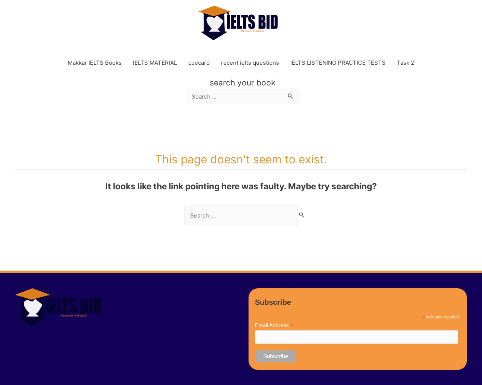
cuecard (199, 62)
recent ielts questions (250, 62)
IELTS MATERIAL (155, 62)
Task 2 (405, 62)
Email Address (274, 325)
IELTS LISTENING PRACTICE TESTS (338, 62)
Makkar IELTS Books (95, 62)
